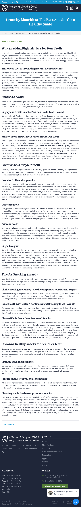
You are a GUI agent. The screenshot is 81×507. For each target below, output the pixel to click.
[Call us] (66, 8)
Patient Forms (7, 2)
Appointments (48, 458)
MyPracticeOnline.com (23, 504)
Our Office (46, 448)
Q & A (44, 465)
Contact (45, 462)
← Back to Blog (8, 424)
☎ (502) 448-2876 (72, 2)
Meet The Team (48, 445)
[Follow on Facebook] (17, 2)
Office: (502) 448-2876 (53, 481)
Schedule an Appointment (55, 486)
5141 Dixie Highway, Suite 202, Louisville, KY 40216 (44, 2)
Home (4, 33)
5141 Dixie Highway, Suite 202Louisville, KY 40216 (56, 476)
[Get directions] (76, 8)
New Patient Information (52, 452)
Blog (11, 33)
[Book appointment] (71, 8)
